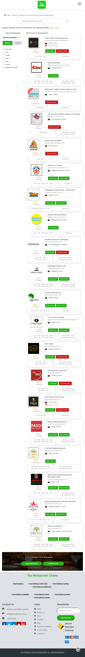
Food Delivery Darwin (42, 598)
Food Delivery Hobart (62, 595)
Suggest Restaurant (32, 563)
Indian (7, 58)
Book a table (50, 51)
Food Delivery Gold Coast (38, 584)
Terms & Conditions (44, 627)
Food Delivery (18, 584)
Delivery (7, 43)
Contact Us (41, 634)
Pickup (17, 43)
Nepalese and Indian (11, 67)
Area (39, 616)
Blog (38, 623)
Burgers (7, 64)
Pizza (6, 61)
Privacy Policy (42, 630)
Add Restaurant (53, 563)
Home (39, 609)
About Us (40, 612)
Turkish (7, 55)
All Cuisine (8, 49)
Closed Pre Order (62, 51)
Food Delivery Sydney (61, 584)
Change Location (54, 28)
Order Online (53, 76)
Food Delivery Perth (41, 595)
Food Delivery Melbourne (42, 587)
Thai (6, 52)
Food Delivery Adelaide (20, 595)
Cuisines (40, 620)
